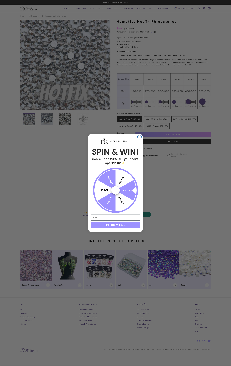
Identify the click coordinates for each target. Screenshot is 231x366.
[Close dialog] (139, 137)
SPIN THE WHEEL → (115, 225)
